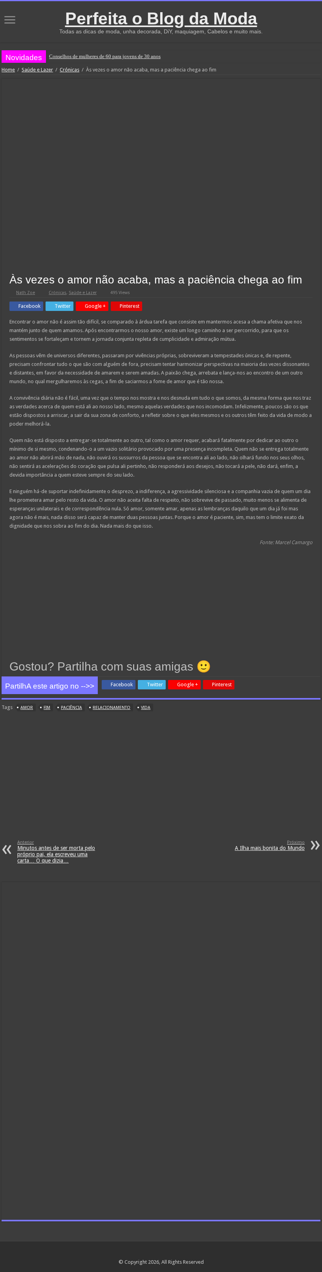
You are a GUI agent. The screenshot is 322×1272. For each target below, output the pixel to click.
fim (47, 707)
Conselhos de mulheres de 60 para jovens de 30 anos (105, 56)
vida (145, 707)
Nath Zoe (25, 292)
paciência (71, 707)
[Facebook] (161, 1252)
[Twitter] (169, 1252)
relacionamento (111, 707)
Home (8, 70)
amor (26, 707)
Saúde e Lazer (37, 70)
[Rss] (146, 1252)
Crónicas (69, 70)
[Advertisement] (161, 781)
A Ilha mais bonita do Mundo (270, 845)
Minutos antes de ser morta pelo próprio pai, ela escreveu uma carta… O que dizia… (56, 852)
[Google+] (154, 1252)
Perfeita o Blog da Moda (161, 18)
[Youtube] (176, 1252)
